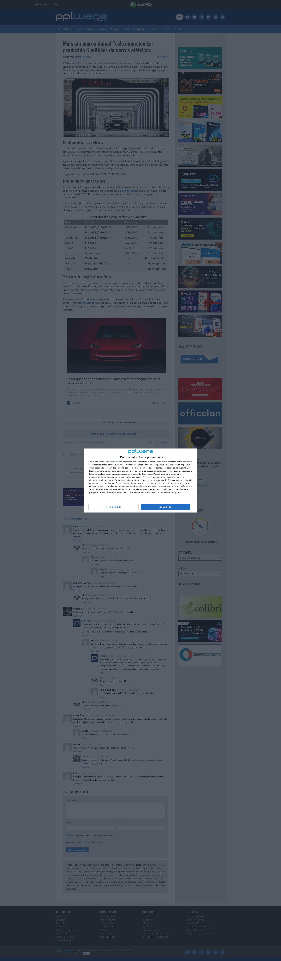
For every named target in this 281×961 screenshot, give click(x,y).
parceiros (114, 462)
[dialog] (140, 480)
